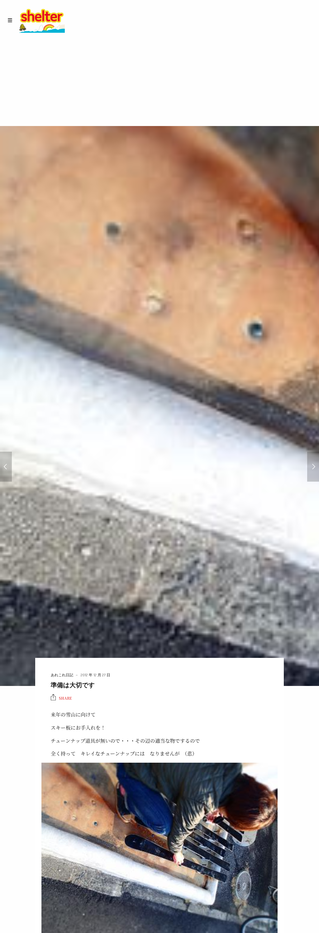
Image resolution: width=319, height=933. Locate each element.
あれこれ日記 (62, 675)
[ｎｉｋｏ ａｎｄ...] (6, 467)
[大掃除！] (313, 467)
